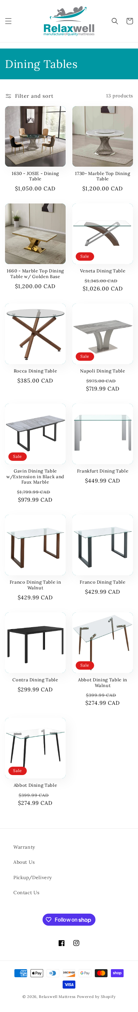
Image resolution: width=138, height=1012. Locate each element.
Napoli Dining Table (102, 371)
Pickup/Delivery (32, 877)
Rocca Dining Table (35, 371)
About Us (24, 862)
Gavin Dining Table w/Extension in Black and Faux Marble (35, 477)
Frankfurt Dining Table (103, 471)
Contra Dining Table (35, 680)
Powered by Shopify (96, 996)
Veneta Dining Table (103, 271)
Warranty (24, 847)
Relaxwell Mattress (57, 996)
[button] (8, 21)
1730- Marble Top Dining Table (102, 176)
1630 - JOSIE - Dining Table (35, 176)
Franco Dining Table (103, 582)
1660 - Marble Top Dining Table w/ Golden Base (35, 273)
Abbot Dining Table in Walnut (102, 682)
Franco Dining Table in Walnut (35, 585)
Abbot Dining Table (35, 785)
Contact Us (26, 893)
